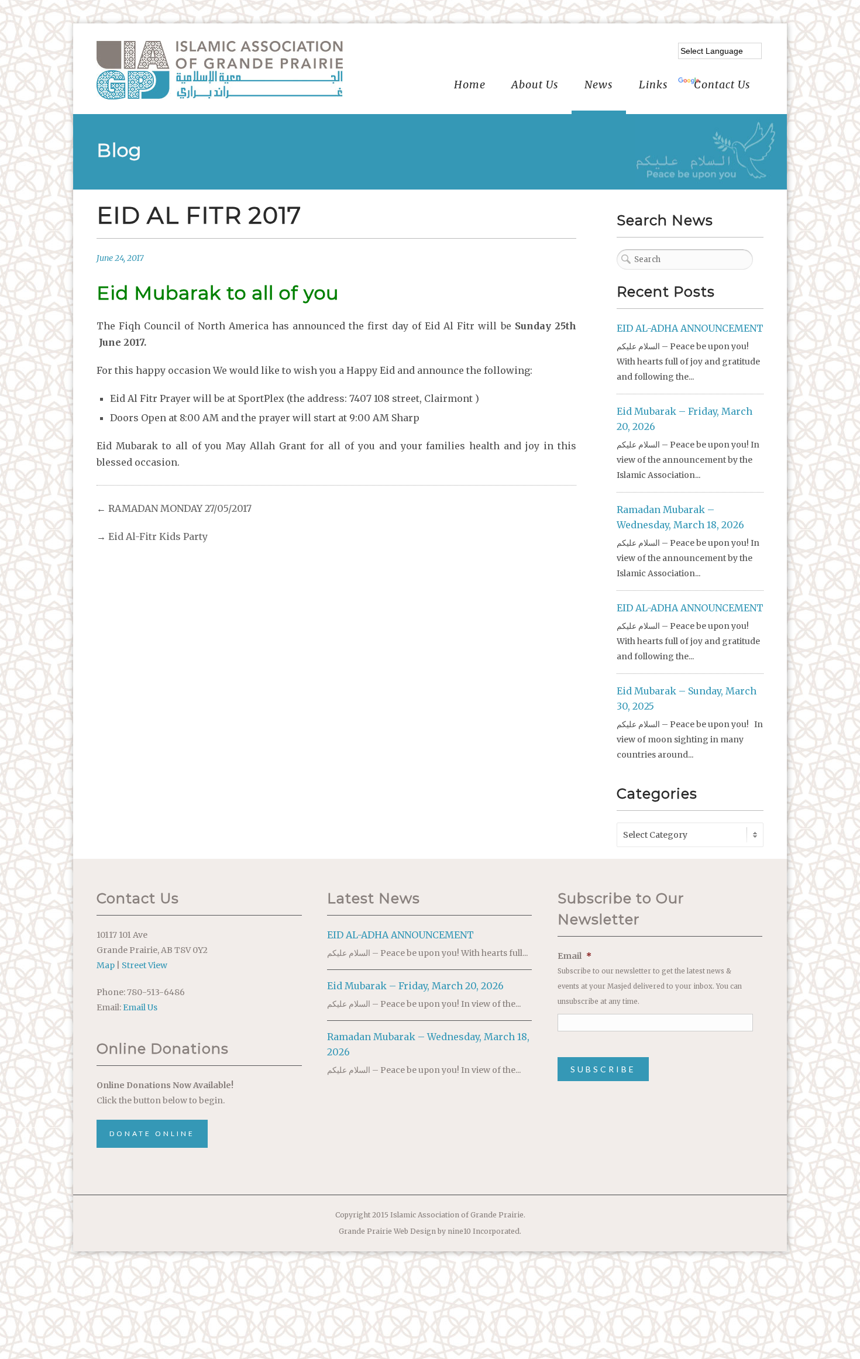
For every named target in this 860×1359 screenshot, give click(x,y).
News (598, 84)
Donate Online (152, 1133)
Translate (721, 81)
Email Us (140, 1007)
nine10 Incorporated (484, 1231)
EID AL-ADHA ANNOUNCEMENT (690, 328)
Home (470, 84)
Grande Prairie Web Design (387, 1231)
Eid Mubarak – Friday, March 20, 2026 (415, 986)
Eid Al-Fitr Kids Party (158, 536)
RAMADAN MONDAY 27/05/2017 (180, 508)
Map (106, 965)
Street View (144, 965)
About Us (535, 84)
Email (574, 956)
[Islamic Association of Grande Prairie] (220, 70)
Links (653, 84)
